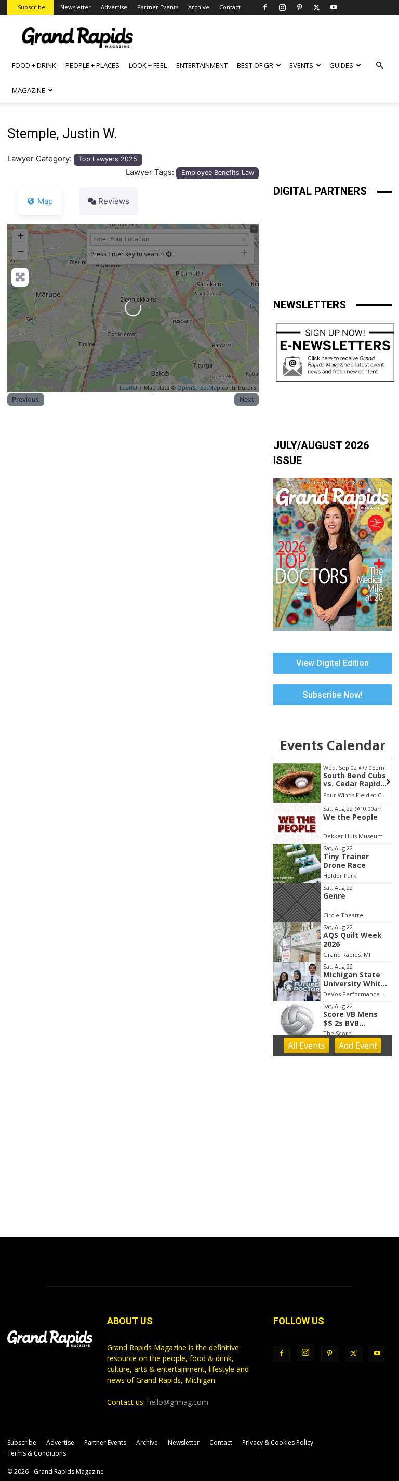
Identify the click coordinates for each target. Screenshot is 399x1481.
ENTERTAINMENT (202, 65)
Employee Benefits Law (217, 172)
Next (247, 399)
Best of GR (255, 65)
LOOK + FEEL (148, 65)
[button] (379, 66)
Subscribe (31, 7)
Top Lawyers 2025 (107, 159)
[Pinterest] (299, 7)
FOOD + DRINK (34, 65)
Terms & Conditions (36, 1453)
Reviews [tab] (113, 201)
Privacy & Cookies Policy (277, 1442)
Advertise (114, 7)
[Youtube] (333, 7)
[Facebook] (265, 7)
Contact (230, 7)
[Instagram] (282, 7)
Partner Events (157, 7)
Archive (198, 7)
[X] (316, 7)
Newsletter (75, 7)
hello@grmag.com (177, 1402)
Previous (25, 399)
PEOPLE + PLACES (92, 65)
